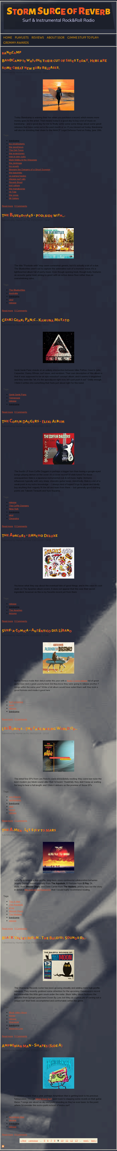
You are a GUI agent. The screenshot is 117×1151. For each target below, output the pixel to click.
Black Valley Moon (18, 1012)
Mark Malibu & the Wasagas (23, 159)
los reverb (14, 166)
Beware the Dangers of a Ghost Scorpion (29, 169)
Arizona (13, 613)
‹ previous (33, 1140)
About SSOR (55, 37)
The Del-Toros (16, 150)
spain (11, 705)
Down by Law (16, 1028)
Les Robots (15, 797)
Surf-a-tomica (16, 702)
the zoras (13, 195)
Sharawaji (14, 1022)
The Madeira (15, 914)
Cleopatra (14, 518)
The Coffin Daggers (19, 505)
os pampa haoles (17, 176)
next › (86, 1140)
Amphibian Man (16, 1117)
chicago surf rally (17, 179)
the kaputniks (15, 172)
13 (76, 1140)
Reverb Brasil (15, 182)
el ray (11, 908)
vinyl (11, 299)
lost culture (14, 185)
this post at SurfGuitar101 (38, 889)
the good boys (16, 147)
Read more (7, 206)
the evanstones (17, 153)
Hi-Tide (12, 191)
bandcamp (14, 140)
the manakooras (17, 188)
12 (71, 1140)
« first (23, 1140)
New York (13, 508)
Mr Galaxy (14, 198)
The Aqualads (16, 904)
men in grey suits (17, 156)
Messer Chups (16, 911)
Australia (13, 293)
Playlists (22, 37)
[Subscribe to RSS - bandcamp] (3, 1146)
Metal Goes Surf (44, 1099)
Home (7, 37)
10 (62, 1140)
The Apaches (15, 610)
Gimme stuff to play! (83, 37)
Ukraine (12, 1120)
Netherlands (15, 800)
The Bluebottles (17, 290)
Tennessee (14, 397)
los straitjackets (17, 143)
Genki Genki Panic (17, 394)
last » (93, 1140)
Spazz (12, 809)
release (12, 302)
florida (12, 1015)
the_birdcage (15, 163)
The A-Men (14, 901)
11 (67, 1140)
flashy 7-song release (77, 680)
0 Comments (20, 206)
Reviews (38, 37)
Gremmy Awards (16, 42)
